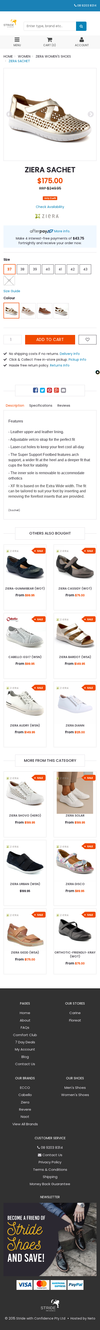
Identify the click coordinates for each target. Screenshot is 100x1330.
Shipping (50, 1176)
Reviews (63, 405)
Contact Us (25, 1063)
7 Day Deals (25, 1042)
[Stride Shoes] (10, 23)
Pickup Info (77, 359)
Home (25, 1012)
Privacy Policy (50, 1162)
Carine (75, 1012)
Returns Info (60, 365)
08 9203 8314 (87, 5)
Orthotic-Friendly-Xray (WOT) (75, 954)
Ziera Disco (75, 884)
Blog (25, 1056)
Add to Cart (50, 339)
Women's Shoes (75, 1094)
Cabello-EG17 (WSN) (25, 657)
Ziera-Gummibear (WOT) (25, 588)
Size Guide (11, 291)
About (25, 1020)
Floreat (75, 1020)
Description (15, 405)
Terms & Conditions (50, 1169)
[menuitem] (36, 391)
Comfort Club (25, 1034)
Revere (25, 1109)
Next (90, 114)
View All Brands (25, 1124)
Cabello (25, 1094)
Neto (91, 1318)
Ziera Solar (75, 815)
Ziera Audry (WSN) (25, 725)
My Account (25, 1049)
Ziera (25, 1102)
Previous (9, 114)
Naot (25, 1116)
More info (61, 231)
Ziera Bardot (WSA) (75, 657)
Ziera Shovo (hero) (25, 815)
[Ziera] (47, 216)
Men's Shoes (75, 1087)
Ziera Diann (75, 725)
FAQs (25, 1027)
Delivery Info (70, 353)
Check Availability (50, 206)
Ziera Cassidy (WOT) (75, 588)
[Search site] (81, 26)
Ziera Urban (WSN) (25, 884)
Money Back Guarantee (50, 1183)
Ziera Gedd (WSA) (25, 952)
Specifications (40, 405)
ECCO (25, 1087)
